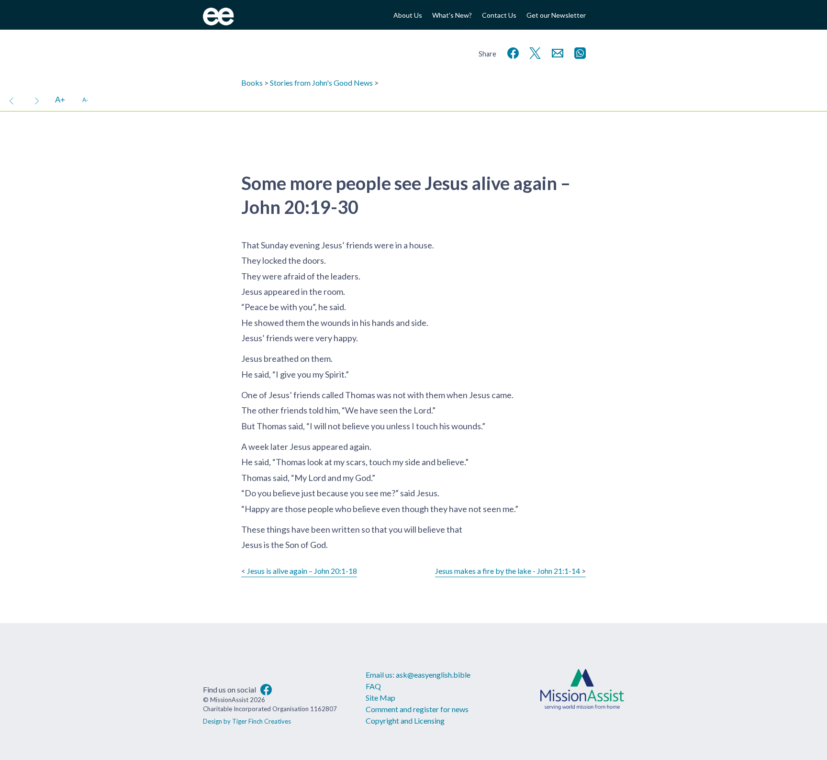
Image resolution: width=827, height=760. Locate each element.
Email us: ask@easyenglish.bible (418, 674)
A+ (60, 99)
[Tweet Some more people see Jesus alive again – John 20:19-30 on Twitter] (533, 52)
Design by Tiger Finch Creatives (247, 721)
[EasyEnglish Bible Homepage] (218, 22)
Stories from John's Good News (321, 82)
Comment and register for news (417, 709)
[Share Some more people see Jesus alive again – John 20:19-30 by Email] (555, 52)
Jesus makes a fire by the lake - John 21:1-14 (507, 570)
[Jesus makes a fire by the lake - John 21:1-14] (36, 100)
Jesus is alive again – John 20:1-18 (302, 570)
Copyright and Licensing (405, 720)
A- (85, 100)
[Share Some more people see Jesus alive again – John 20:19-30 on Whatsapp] (578, 52)
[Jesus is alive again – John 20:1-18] (11, 100)
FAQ (373, 686)
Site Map (380, 697)
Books (252, 82)
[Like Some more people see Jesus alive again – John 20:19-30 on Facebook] (511, 52)
